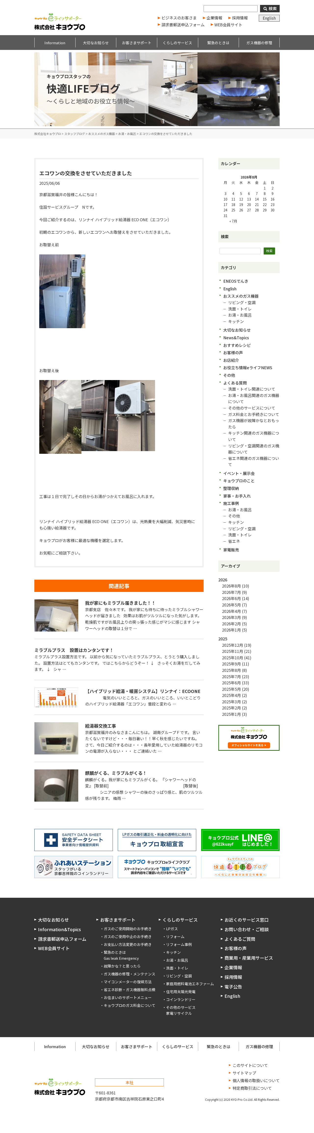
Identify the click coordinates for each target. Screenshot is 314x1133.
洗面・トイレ (240, 309)
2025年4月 (231, 695)
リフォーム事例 (179, 944)
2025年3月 (231, 702)
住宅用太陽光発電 (181, 991)
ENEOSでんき (235, 281)
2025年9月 (231, 664)
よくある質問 (235, 383)
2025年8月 (231, 670)
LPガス (172, 928)
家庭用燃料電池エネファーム (190, 983)
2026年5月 (231, 605)
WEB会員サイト (228, 25)
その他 (229, 375)
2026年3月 (231, 617)
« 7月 (233, 221)
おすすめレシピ (237, 345)
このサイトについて (250, 1065)
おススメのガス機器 (241, 296)
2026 (222, 580)
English (269, 18)
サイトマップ (244, 1073)
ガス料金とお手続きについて (253, 414)
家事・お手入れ (237, 496)
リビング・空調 (242, 302)
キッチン (236, 321)
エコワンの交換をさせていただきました (85, 173)
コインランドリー (181, 999)
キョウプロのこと (239, 481)
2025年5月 (231, 689)
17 (225, 204)
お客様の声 (233, 352)
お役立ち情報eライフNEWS (247, 367)
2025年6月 (231, 683)
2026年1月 (231, 630)
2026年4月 (231, 611)
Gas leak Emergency (121, 958)
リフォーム (175, 936)
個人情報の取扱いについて (256, 1080)
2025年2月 (231, 708)
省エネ (234, 541)
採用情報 (240, 18)
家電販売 (231, 550)
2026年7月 (231, 592)
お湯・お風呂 (240, 315)
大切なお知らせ (237, 330)
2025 (222, 639)
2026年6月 (231, 598)
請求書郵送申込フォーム (183, 25)
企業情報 (214, 18)
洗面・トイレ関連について (251, 389)
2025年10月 (232, 658)
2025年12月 (232, 645)
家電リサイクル (179, 1013)
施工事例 (231, 503)
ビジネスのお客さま (179, 18)
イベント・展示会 (239, 473)
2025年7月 (231, 676)
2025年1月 (231, 714)
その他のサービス (181, 1007)
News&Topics (236, 337)
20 (249, 204)
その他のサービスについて (251, 408)
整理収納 (231, 488)
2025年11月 (232, 651)
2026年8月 (231, 586)
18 (233, 204)
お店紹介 (231, 360)
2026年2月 (231, 624)
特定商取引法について (252, 1088)
